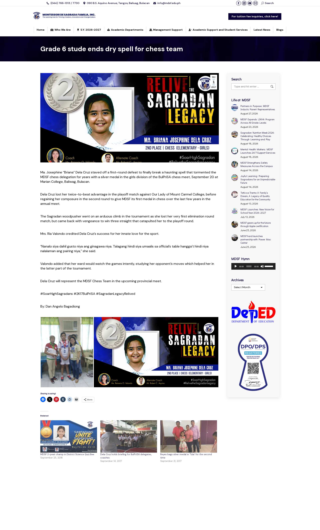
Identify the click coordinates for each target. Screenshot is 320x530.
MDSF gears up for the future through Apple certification (255, 224)
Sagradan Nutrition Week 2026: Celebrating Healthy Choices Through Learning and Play (257, 136)
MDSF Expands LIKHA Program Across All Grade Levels (257, 121)
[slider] (269, 266)
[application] (253, 266)
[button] (67, 352)
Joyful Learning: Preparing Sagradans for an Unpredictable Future (257, 179)
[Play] (235, 266)
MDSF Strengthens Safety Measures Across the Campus (256, 164)
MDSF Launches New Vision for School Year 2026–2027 (257, 211)
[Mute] (262, 266)
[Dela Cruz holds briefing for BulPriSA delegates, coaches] (128, 436)
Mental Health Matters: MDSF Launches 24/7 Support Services (257, 151)
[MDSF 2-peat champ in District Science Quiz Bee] (68, 436)
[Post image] (234, 107)
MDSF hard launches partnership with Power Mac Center (255, 239)
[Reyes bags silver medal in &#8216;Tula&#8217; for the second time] (188, 436)
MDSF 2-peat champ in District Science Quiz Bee (67, 454)
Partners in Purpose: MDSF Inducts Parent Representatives (257, 107)
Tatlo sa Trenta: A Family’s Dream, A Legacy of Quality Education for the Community (255, 196)
